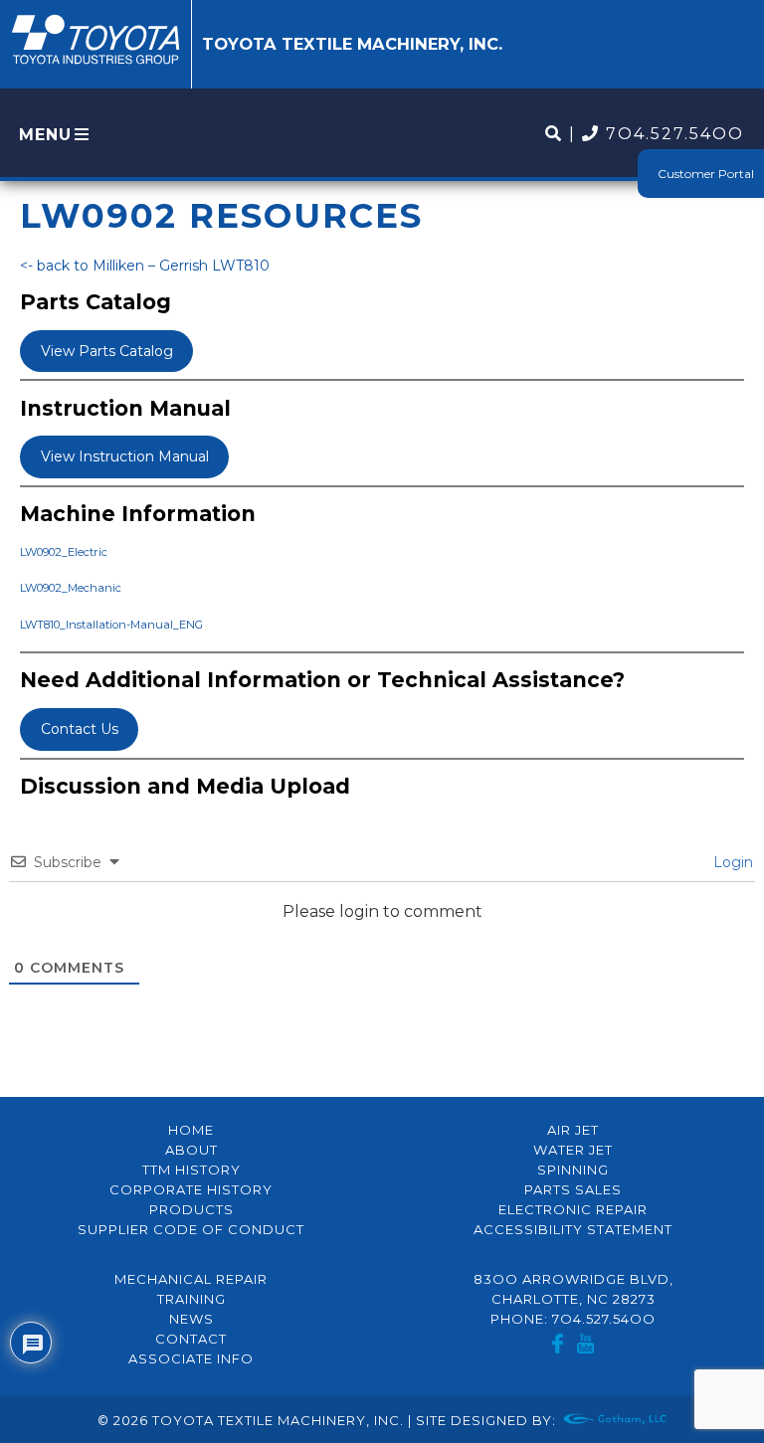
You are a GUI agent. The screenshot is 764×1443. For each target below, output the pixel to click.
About (191, 1150)
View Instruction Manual (125, 456)
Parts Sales (573, 1189)
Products (191, 1209)
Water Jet (573, 1150)
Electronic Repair (573, 1209)
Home (191, 1130)
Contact (191, 1339)
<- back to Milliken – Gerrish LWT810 (145, 265)
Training (191, 1299)
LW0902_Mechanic (70, 588)
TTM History (191, 1169)
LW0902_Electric (63, 552)
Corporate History (191, 1189)
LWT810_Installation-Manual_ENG (111, 624)
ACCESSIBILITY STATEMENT (573, 1229)
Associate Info (191, 1358)
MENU (45, 134)
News (191, 1319)
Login (731, 862)
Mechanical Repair (191, 1279)
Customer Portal (706, 173)
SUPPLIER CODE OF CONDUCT (191, 1229)
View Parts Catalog (107, 351)
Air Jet (573, 1130)
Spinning (573, 1169)
